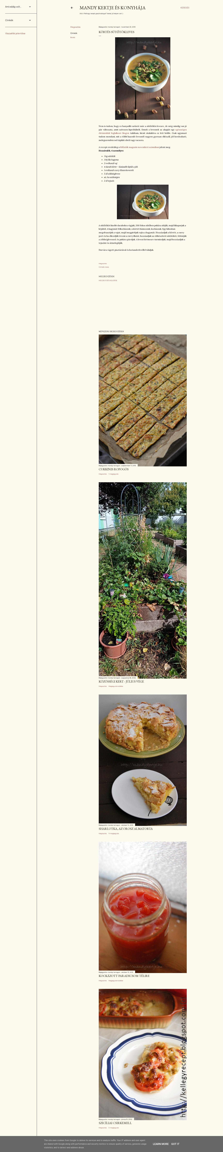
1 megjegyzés (113, 474)
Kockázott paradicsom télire (124, 976)
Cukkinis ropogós (114, 469)
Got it (175, 1144)
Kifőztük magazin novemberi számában (139, 147)
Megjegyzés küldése (108, 280)
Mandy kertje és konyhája (113, 8)
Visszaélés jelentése (15, 33)
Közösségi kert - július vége (121, 681)
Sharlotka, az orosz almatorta (126, 829)
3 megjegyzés (114, 1128)
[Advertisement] (143, 306)
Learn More (161, 1144)
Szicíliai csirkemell (115, 1123)
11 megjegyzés (114, 833)
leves (72, 37)
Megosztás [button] (75, 27)
